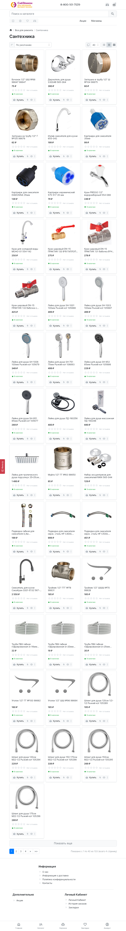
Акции (83, 20)
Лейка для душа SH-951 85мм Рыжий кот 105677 (25, 419)
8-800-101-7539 (70, 4)
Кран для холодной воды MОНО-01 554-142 (25, 250)
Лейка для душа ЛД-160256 (63, 418)
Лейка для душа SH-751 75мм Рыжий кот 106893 (61, 363)
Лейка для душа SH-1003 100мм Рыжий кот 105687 (98, 306)
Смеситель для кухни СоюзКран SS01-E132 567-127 (26, 589)
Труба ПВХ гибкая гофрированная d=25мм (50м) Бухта (97, 645)
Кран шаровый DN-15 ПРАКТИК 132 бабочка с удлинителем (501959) (24, 306)
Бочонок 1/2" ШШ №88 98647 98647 (23, 80)
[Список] (104, 44)
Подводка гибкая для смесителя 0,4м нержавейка (23, 532)
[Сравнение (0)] (34, 21)
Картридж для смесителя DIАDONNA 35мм (25, 193)
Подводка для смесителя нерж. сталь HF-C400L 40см (61, 532)
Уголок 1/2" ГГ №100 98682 (26, 700)
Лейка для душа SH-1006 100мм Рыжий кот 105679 (25, 363)
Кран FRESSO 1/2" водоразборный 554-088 (97, 193)
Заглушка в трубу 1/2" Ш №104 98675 (97, 80)
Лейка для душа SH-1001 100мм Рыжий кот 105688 (62, 306)
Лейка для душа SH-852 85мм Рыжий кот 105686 (97, 363)
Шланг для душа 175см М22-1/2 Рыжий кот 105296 (26, 814)
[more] (34, 99)
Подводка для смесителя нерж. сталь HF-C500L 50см (97, 532)
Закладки (74, 907)
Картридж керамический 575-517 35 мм (61, 193)
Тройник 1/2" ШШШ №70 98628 (97, 589)
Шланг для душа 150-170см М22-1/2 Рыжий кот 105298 (62, 758)
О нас (45, 872)
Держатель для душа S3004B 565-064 (59, 80)
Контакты (47, 883)
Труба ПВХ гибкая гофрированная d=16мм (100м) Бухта (24, 645)
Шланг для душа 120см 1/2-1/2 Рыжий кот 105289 (98, 701)
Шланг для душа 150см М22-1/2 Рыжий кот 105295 (98, 758)
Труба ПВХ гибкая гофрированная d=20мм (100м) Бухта (61, 645)
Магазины (96, 20)
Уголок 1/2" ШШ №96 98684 (62, 700)
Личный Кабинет (77, 900)
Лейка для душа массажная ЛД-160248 (99, 419)
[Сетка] (109, 44)
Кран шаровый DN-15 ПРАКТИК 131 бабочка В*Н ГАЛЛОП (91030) (98, 250)
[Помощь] (13, 21)
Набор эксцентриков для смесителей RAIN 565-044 (98, 476)
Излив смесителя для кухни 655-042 (62, 137)
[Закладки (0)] (27, 21)
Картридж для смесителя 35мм (97, 137)
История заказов (78, 903)
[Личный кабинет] (20, 21)
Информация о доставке (55, 875)
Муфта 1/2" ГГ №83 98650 (62, 474)
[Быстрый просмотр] (31, 99)
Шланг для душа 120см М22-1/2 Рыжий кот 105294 (26, 758)
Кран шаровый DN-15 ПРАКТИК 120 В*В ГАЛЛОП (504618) (62, 250)
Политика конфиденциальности (58, 879)
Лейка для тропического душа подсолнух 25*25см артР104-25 (25, 476)
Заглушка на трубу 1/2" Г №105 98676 (25, 137)
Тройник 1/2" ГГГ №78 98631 (59, 589)
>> (36, 851)
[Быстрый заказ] (27, 99)
